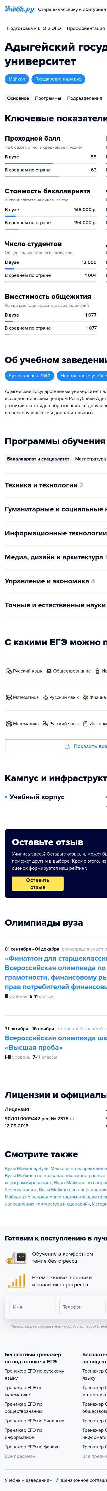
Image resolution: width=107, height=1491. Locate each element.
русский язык (28, 671)
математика (26, 697)
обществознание (72, 671)
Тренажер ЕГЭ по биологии (34, 1421)
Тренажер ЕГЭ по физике (32, 1447)
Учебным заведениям (29, 1480)
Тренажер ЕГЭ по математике (24, 1391)
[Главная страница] (19, 9)
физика (97, 697)
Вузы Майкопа (20, 1168)
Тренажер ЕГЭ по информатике (24, 1433)
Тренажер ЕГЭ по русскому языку (34, 1374)
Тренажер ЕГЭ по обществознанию (24, 1407)
